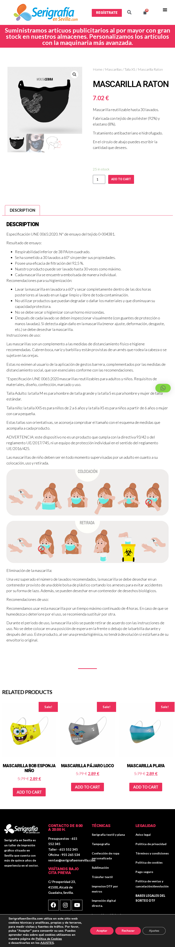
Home (97, 69)
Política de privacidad (151, 844)
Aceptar (101, 931)
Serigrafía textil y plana (108, 834)
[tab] (22, 210)
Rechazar (128, 931)
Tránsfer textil (102, 877)
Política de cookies (149, 862)
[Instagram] (65, 905)
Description (22, 210)
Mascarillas (113, 69)
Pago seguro (144, 872)
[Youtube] (77, 905)
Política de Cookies (49, 939)
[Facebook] (53, 905)
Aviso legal (143, 834)
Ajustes (154, 931)
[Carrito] (145, 12)
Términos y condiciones (152, 853)
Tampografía (101, 844)
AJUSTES (47, 943)
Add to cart (121, 179)
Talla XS (129, 69)
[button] (107, 13)
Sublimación (100, 867)
